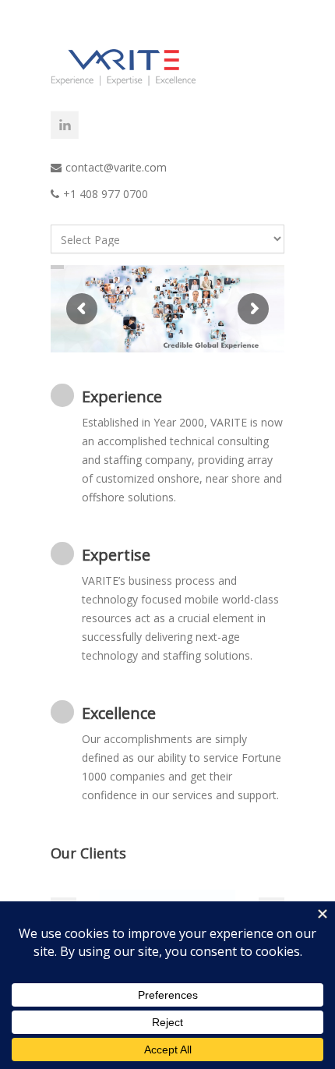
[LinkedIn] (65, 125)
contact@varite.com (116, 167)
